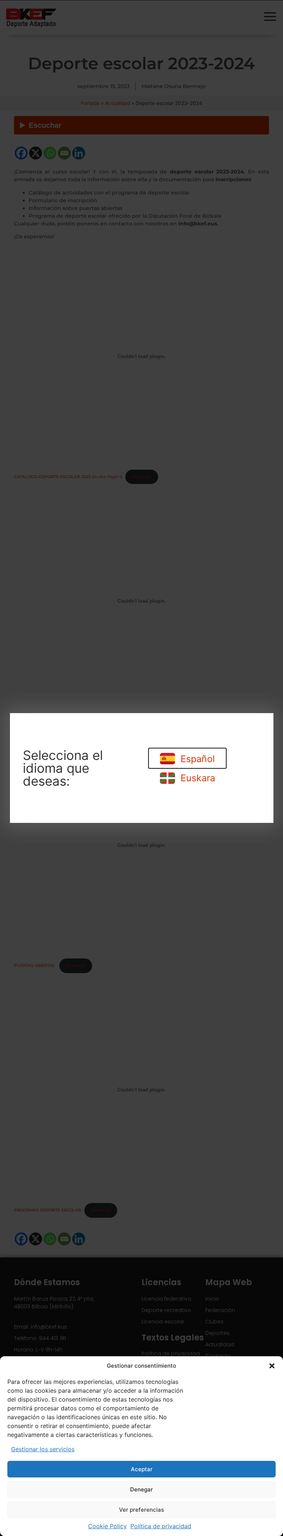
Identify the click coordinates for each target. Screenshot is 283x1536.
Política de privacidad (160, 1526)
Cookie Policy (107, 1526)
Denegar (141, 1489)
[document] (141, 768)
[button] (272, 1366)
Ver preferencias (141, 1509)
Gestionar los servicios (42, 1449)
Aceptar (142, 1469)
